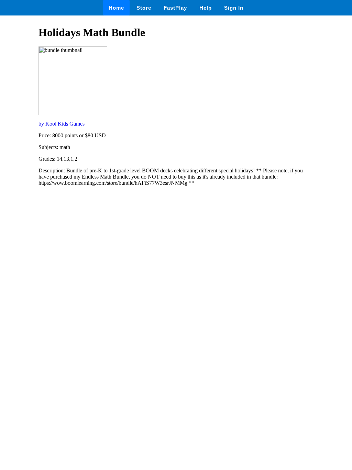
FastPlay (175, 8)
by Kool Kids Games (61, 124)
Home (116, 8)
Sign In (233, 8)
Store (143, 8)
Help (205, 8)
